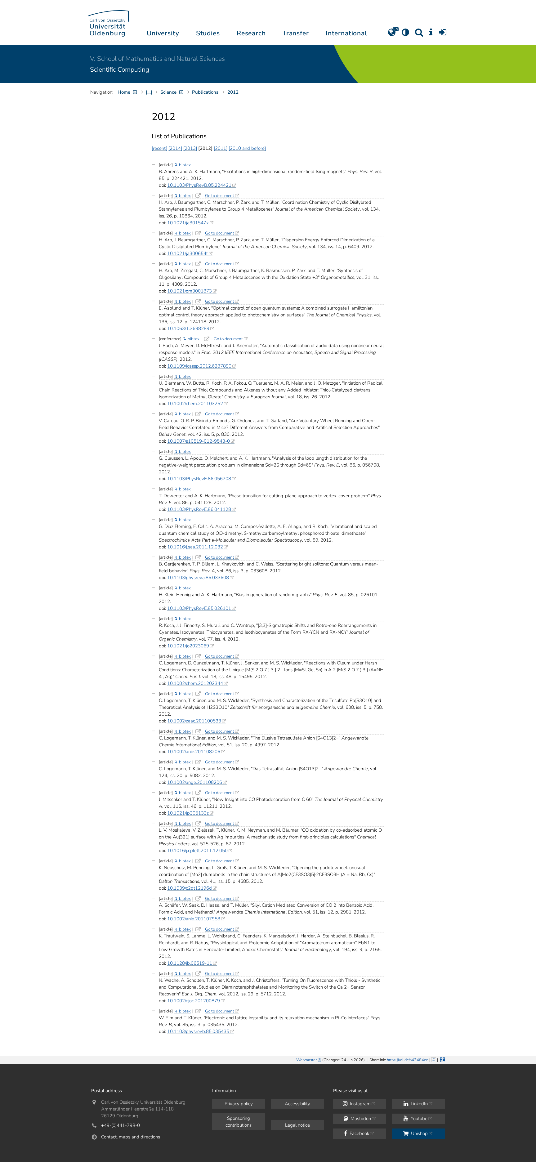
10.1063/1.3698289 (188, 328)
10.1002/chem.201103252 (195, 403)
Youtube (418, 1118)
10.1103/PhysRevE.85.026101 (199, 608)
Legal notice (297, 1125)
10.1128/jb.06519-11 (189, 963)
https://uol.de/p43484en (407, 1060)
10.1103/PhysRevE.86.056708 (199, 479)
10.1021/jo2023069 (188, 646)
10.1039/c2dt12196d (189, 888)
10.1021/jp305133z (188, 813)
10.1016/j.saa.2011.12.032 (195, 547)
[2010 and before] (247, 148)
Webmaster (306, 1060)
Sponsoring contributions (239, 1121)
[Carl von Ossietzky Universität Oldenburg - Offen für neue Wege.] (108, 22)
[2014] (175, 148)
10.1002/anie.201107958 (193, 919)
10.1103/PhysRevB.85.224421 (199, 185)
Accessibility (297, 1104)
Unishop (419, 1133)
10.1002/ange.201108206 (194, 782)
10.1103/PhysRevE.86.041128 (199, 509)
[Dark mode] (405, 34)
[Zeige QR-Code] (442, 1059)
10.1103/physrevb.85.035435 (198, 1031)
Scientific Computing (119, 69)
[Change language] (392, 34)
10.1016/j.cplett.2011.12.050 (197, 850)
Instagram (360, 1104)
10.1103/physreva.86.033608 (198, 577)
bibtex (185, 165)
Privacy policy (239, 1104)
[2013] (190, 148)
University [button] (163, 33)
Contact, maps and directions (130, 1137)
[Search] (419, 34)
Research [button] (251, 33)
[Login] (442, 34)
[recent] (159, 148)
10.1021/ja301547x (188, 223)
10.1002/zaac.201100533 (194, 721)
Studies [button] (208, 33)
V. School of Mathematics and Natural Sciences (157, 58)
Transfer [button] (296, 33)
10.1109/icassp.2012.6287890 (199, 366)
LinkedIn (418, 1104)
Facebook (358, 1133)
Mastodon (360, 1118)
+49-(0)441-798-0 (120, 1125)
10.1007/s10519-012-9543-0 (198, 441)
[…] (149, 92)
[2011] (220, 148)
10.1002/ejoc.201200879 (193, 1001)
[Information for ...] (431, 34)
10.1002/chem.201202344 (195, 683)
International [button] (346, 33)
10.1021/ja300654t (187, 253)
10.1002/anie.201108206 (193, 752)
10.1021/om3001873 (189, 291)
